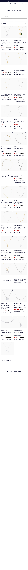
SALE (7, 6)
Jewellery (12, 6)
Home (3, 6)
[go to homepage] (14, 4)
